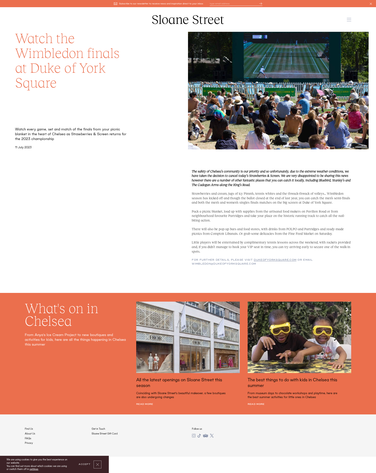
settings (34, 469)
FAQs (28, 438)
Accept (84, 464)
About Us (30, 433)
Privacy (29, 443)
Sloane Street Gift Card (105, 433)
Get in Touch (98, 428)
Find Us (29, 428)
